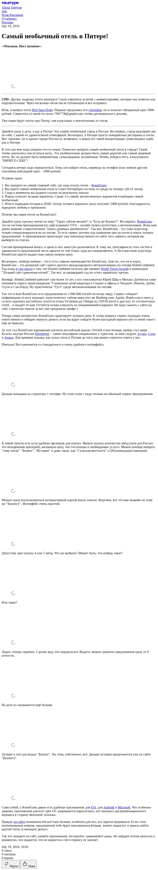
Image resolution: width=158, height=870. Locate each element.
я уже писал (24, 269)
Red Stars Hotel (42, 110)
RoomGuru (99, 185)
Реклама (7, 22)
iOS (93, 807)
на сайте (19, 822)
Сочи (151, 334)
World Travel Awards (115, 269)
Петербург (42, 334)
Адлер (141, 334)
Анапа (8, 337)
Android (108, 807)
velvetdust (95, 110)
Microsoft (124, 807)
